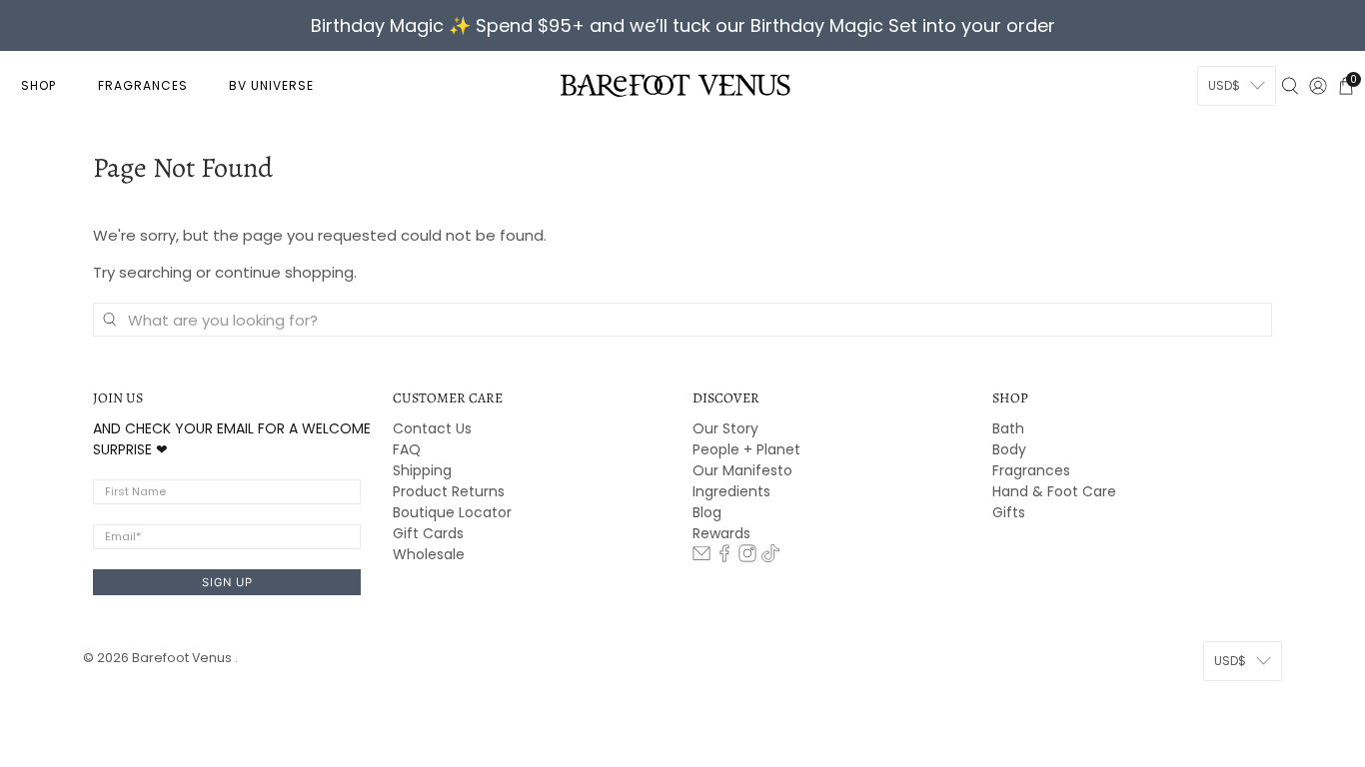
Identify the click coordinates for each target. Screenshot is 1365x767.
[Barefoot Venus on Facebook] (724, 557)
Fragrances (1031, 470)
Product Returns (449, 491)
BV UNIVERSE (271, 85)
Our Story (725, 428)
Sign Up (227, 582)
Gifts (1008, 512)
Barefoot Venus (183, 657)
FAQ (407, 449)
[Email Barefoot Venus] (701, 557)
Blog (706, 512)
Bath (1008, 428)
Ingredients (731, 491)
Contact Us (432, 428)
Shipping (422, 470)
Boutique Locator (452, 512)
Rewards (721, 533)
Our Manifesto (742, 470)
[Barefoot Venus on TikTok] (770, 557)
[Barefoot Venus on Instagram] (747, 557)
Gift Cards (428, 533)
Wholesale (429, 554)
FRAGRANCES (143, 85)
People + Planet (746, 449)
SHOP (38, 85)
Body (1009, 449)
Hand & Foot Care (1054, 491)
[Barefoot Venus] (675, 85)
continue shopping (284, 272)
